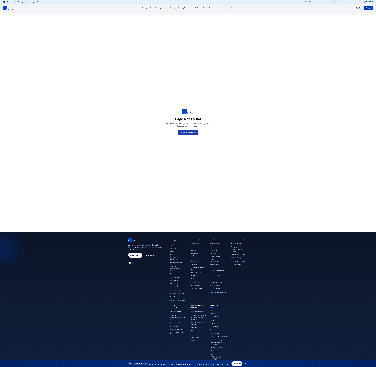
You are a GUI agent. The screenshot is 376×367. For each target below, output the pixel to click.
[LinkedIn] (130, 263)
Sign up (368, 8)
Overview (173, 248)
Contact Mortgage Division (237, 250)
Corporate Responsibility (219, 336)
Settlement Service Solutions (197, 319)
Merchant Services (176, 329)
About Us (194, 331)
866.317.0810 (369, 2)
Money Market (175, 255)
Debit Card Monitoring (177, 300)
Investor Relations (341, 2)
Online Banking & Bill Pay (177, 269)
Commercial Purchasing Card (178, 319)
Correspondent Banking (198, 315)
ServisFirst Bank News (354, 2)
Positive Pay (174, 284)
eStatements (174, 280)
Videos (193, 340)
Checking (173, 252)
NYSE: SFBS (307, 2)
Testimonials (195, 337)
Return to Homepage (188, 133)
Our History (214, 317)
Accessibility (215, 333)
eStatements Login (197, 279)
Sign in (358, 8)
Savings (213, 253)
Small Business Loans (177, 297)
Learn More (237, 364)
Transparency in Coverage (216, 358)
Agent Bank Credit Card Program (198, 323)
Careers (331, 2)
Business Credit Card (177, 294)
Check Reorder (175, 290)
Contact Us (194, 334)
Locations (316, 2)
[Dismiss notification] (245, 363)
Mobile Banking (196, 272)
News (212, 320)
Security (213, 354)
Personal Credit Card (238, 255)
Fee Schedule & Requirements (175, 258)
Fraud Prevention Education (216, 343)
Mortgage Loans (236, 247)
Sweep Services (175, 277)
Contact (324, 2)
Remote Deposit (175, 274)
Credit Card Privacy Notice (176, 333)
